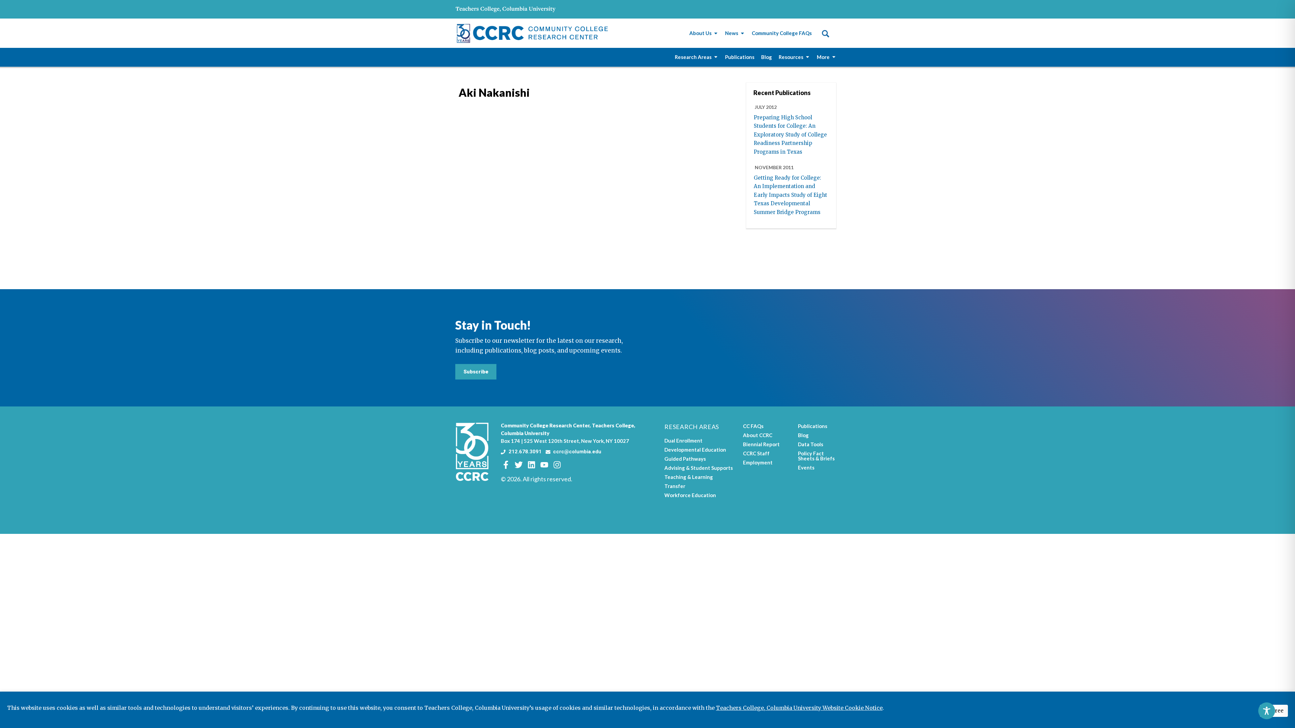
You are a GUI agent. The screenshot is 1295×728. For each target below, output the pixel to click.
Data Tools (810, 444)
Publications (812, 426)
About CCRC (757, 435)
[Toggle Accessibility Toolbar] (1267, 711)
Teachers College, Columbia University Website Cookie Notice (799, 707)
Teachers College (613, 425)
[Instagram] (557, 465)
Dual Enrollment (683, 440)
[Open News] (742, 33)
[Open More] (833, 57)
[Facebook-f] (506, 465)
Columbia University (525, 433)
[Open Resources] (807, 57)
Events (806, 467)
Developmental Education (695, 450)
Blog (803, 435)
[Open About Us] (715, 33)
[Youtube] (544, 465)
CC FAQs (753, 426)
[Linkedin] (531, 465)
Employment (758, 462)
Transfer (674, 486)
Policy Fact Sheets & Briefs (816, 455)
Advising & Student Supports (698, 468)
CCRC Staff (756, 453)
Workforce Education (690, 495)
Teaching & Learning (688, 477)
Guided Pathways (685, 459)
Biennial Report (761, 444)
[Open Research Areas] (715, 57)
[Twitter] (519, 465)
